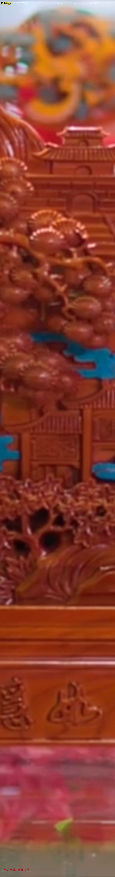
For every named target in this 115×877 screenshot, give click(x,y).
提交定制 (88, 3)
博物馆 (74, 3)
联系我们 (96, 3)
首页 (54, 3)
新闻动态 (81, 3)
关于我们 (60, 3)
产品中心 (67, 3)
